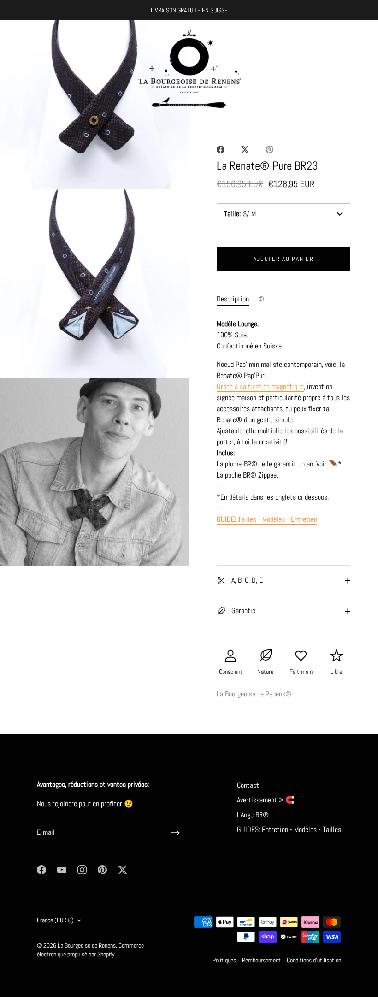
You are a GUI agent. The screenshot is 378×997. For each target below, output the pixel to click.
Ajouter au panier (284, 259)
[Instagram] (82, 869)
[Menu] (16, 69)
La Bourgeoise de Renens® (254, 694)
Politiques (224, 960)
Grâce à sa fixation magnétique (260, 386)
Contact (248, 785)
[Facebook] (41, 869)
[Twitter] (122, 869)
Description (233, 299)
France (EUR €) (55, 920)
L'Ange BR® (253, 815)
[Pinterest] (102, 869)
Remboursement (261, 960)
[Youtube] (61, 869)
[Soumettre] (175, 833)
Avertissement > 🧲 (266, 800)
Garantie (242, 610)
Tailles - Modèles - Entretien (267, 519)
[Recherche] (340, 70)
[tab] (237, 299)
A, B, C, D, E (246, 580)
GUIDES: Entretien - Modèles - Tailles (289, 829)
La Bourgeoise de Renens (87, 946)
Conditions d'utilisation (314, 960)
